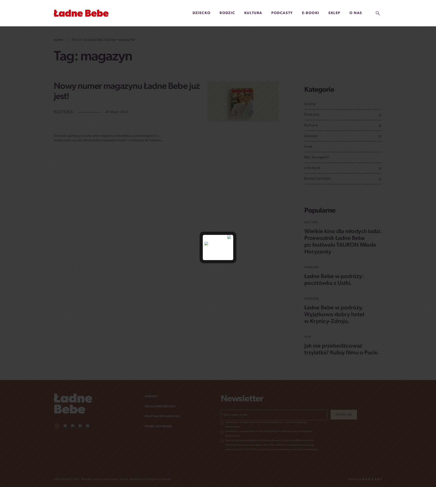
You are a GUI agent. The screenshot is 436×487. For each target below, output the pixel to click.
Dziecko (202, 13)
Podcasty (282, 13)
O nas (355, 13)
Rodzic (227, 13)
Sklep (334, 13)
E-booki (310, 13)
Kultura (253, 13)
